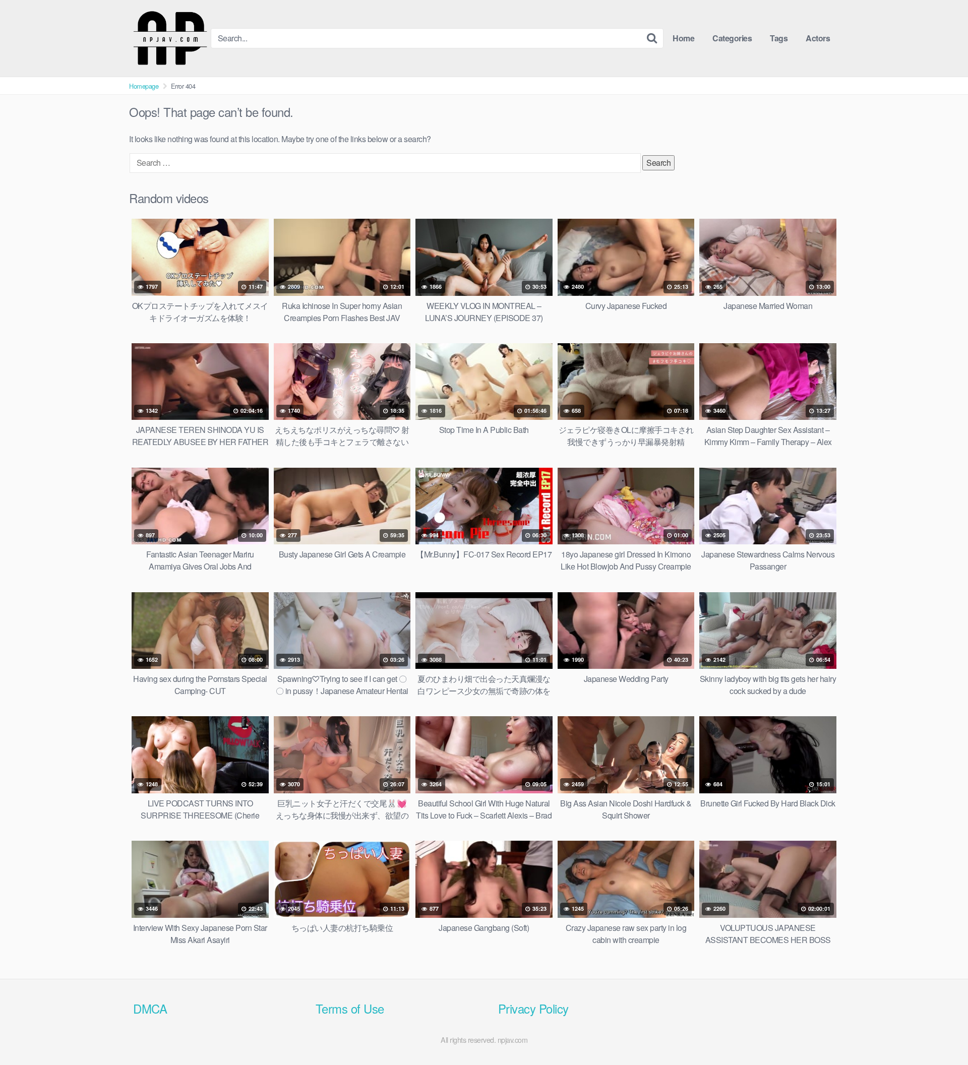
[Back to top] (940, 1033)
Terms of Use (350, 1008)
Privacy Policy (533, 1008)
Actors (818, 38)
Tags (779, 38)
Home (683, 38)
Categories (732, 38)
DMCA (150, 1008)
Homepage (143, 86)
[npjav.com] (170, 38)
